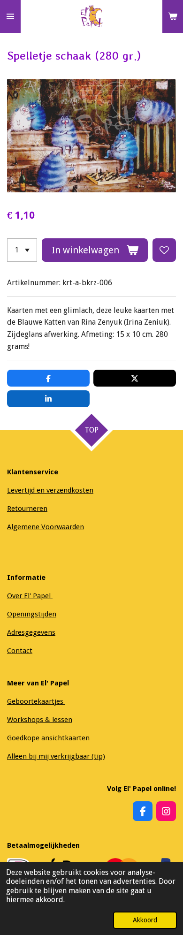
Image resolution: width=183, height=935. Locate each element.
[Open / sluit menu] (10, 16)
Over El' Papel (30, 596)
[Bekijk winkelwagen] (172, 16)
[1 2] (22, 250)
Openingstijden (31, 614)
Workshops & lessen (39, 719)
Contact (19, 650)
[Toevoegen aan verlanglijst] (164, 250)
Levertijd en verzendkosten (50, 490)
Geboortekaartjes (36, 701)
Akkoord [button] (145, 920)
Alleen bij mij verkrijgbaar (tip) (56, 756)
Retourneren (27, 508)
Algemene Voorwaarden (45, 527)
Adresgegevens (31, 632)
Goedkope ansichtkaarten (48, 738)
